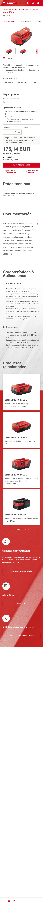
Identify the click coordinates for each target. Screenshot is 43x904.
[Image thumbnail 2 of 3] (23, 51)
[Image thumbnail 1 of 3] (9, 51)
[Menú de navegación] (3, 3)
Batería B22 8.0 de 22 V (16, 474)
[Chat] (13, 901)
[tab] (9, 21)
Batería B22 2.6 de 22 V (16, 437)
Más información (10, 78)
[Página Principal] (11, 3)
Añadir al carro (23, 165)
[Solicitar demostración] (8, 901)
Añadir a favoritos (11, 171)
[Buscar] (37, 3)
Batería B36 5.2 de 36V (15, 514)
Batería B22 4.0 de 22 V (16, 400)
